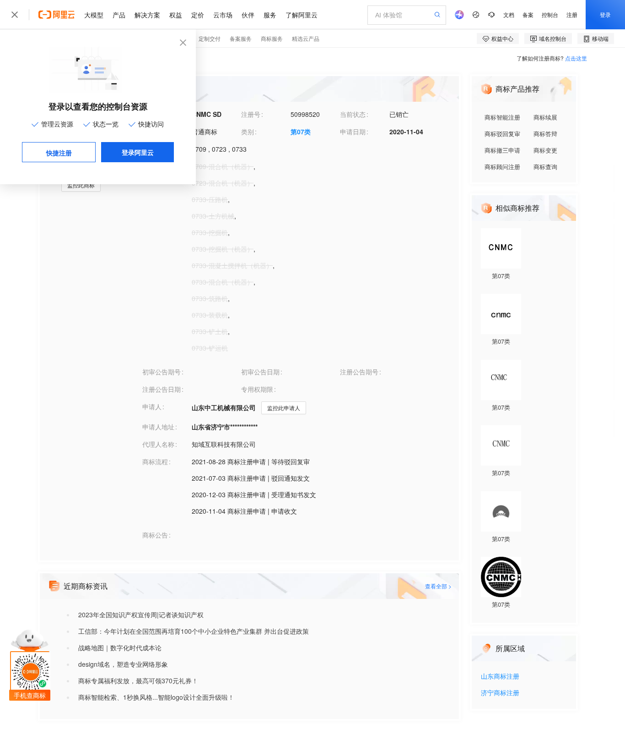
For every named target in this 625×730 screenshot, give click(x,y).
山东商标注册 (500, 676)
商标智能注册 (502, 117)
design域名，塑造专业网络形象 (123, 664)
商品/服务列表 (162, 166)
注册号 (250, 114)
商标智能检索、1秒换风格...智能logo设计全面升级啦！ (156, 697)
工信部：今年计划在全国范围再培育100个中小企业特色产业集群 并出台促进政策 (193, 631)
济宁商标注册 (500, 693)
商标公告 (155, 534)
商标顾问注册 (502, 166)
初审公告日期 (260, 371)
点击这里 (576, 58)
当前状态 (353, 114)
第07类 (301, 131)
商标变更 (545, 150)
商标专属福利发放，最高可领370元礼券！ (138, 680)
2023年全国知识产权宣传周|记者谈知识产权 (141, 614)
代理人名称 (158, 444)
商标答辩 (545, 133)
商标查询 (545, 166)
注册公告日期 (161, 389)
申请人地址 (158, 426)
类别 (247, 131)
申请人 (152, 406)
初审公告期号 (161, 371)
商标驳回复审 (502, 133)
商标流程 (155, 461)
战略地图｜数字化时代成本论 (120, 647)
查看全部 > (438, 586)
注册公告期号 (359, 371)
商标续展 (545, 117)
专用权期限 (257, 389)
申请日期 (353, 131)
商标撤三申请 (502, 150)
